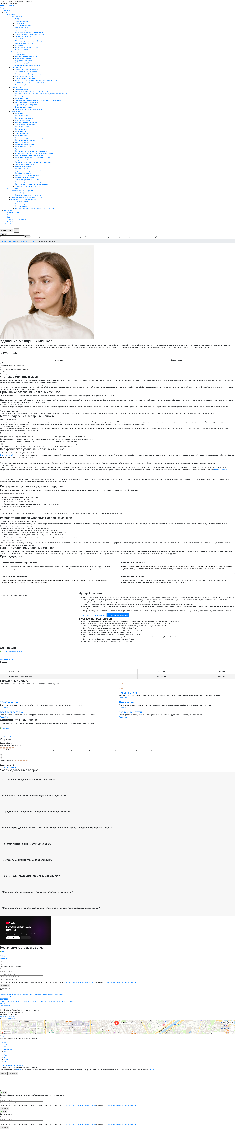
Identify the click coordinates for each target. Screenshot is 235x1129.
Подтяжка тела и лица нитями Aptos (28, 195)
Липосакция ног (20, 131)
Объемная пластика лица (24, 36)
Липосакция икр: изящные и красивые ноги (31, 151)
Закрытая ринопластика (23, 61)
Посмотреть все (6, 737)
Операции (11, 14)
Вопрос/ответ (12, 215)
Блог (9, 217)
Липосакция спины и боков (25, 140)
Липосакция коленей (22, 127)
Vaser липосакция (21, 133)
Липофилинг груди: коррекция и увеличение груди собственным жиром (41, 94)
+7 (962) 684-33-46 (7, 5)
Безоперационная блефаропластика (28, 74)
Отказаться (13, 1074)
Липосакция (15, 111)
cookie (18, 1070)
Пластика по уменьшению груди (26, 102)
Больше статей (5, 1006)
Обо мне (7, 10)
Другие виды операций (19, 160)
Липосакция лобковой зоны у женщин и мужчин (32, 158)
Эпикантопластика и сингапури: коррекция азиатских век (36, 80)
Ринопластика (20, 54)
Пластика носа (16, 52)
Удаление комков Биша (23, 25)
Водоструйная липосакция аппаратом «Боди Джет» (34, 153)
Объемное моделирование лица (26, 204)
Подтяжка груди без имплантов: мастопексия (31, 91)
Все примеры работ (7, 659)
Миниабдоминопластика (24, 166)
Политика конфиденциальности (11, 1065)
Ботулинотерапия (21, 206)
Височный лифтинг (21, 50)
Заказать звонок (7, 230)
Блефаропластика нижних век (26, 72)
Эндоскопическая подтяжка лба (26, 47)
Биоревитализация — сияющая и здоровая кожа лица (35, 208)
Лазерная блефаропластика (25, 76)
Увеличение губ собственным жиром (28, 180)
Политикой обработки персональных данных (79, 982)
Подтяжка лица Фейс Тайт (24, 43)
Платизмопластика (22, 28)
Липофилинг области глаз (24, 85)
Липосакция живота (22, 116)
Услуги (6, 12)
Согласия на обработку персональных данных (121, 982)
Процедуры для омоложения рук (27, 175)
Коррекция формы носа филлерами (28, 65)
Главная (6, 1045)
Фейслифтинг (19, 23)
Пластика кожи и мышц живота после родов (31, 184)
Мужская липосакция (22, 142)
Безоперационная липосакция (26, 122)
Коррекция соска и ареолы (25, 107)
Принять (4, 1074)
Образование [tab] (85, 615)
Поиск (27, 237)
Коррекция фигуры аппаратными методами (27, 197)
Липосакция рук (21, 129)
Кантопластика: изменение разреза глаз (29, 83)
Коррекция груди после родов (26, 105)
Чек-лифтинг (19, 45)
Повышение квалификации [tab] (118, 615)
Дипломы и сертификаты (16, 219)
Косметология (12, 188)
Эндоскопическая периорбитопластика (29, 32)
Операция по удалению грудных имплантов (30, 109)
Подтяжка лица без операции (22, 191)
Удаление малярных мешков (25, 149)
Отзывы (10, 221)
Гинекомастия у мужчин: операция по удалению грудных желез (38, 100)
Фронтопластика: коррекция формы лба (29, 34)
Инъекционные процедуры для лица (24, 199)
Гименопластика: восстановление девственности (33, 162)
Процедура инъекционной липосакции (29, 155)
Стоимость (8, 224)
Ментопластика (20, 30)
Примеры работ (13, 213)
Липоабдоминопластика (23, 173)
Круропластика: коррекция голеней (28, 171)
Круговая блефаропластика (25, 78)
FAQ (5, 1061)
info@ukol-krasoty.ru (7, 1017)
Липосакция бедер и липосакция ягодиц (29, 138)
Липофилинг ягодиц (22, 169)
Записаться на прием (9, 595)
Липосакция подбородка (24, 118)
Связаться (4, 1042)
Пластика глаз (16, 67)
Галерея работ (9, 1049)
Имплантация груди (22, 96)
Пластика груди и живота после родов (29, 182)
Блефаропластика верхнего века (27, 69)
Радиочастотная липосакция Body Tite (29, 186)
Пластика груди (17, 87)
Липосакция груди (21, 98)
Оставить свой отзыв (8, 767)
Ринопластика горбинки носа (25, 63)
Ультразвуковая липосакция (25, 124)
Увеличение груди (21, 89)
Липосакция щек (21, 135)
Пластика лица (16, 17)
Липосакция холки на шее (24, 144)
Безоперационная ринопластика (26, 56)
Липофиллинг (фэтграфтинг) (25, 177)
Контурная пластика (22, 202)
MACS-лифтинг (20, 39)
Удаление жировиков (22, 21)
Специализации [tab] (99, 615)
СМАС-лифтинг (20, 19)
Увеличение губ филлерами (25, 164)
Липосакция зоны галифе (24, 147)
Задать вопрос (24, 595)
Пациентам (8, 210)
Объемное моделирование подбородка (29, 41)
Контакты (7, 226)
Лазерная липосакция (23, 120)
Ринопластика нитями (23, 58)
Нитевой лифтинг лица (23, 193)
